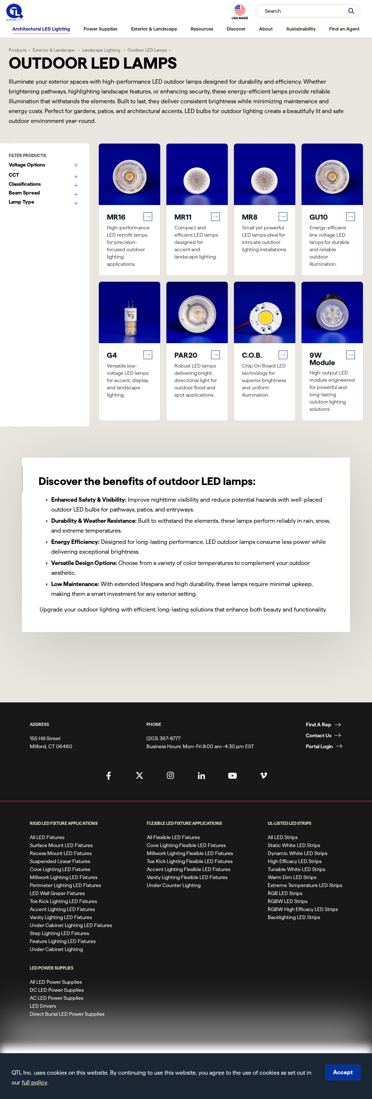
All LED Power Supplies (56, 982)
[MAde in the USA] (239, 11)
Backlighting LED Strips (294, 917)
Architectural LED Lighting (41, 28)
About (266, 28)
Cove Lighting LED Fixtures (60, 869)
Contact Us (318, 735)
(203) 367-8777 (163, 738)
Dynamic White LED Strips (297, 853)
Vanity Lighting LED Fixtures (61, 917)
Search (273, 11)
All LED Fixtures (47, 837)
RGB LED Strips (285, 893)
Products (18, 50)
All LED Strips (283, 837)
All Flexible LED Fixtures (173, 837)
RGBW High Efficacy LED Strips (303, 909)
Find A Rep (318, 724)
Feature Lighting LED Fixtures (63, 941)
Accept (343, 1072)
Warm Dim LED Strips (292, 877)
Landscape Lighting (101, 50)
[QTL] (15, 12)
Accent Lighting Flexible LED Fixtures (188, 869)
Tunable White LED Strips (296, 869)
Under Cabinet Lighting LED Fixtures (71, 925)
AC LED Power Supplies (56, 998)
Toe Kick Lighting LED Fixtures (63, 901)
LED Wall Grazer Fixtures (57, 893)
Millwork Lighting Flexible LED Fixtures (190, 853)
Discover (236, 28)
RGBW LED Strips (287, 901)
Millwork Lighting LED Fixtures (63, 877)
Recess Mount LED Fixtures (61, 853)
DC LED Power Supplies (57, 990)
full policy (34, 1082)
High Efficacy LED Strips (295, 861)
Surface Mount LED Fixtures (61, 845)
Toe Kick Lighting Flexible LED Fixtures (189, 861)
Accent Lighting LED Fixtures (62, 909)
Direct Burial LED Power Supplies (67, 1014)
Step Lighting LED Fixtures (59, 933)
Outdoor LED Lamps (147, 50)
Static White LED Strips (294, 845)
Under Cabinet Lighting (56, 949)
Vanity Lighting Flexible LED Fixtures (187, 877)
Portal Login (319, 746)
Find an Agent (344, 28)
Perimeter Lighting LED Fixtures (65, 885)
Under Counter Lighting (174, 885)
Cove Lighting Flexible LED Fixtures (186, 845)
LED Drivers (43, 1006)
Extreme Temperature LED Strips (305, 885)
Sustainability (301, 28)
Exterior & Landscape (154, 28)
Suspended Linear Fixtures (60, 861)
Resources (202, 28)
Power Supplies (100, 28)
